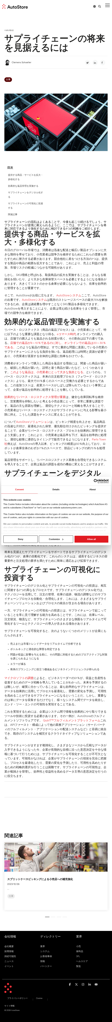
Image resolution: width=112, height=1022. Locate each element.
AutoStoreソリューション (33, 422)
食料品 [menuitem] (79, 951)
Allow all (91, 539)
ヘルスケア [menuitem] (82, 961)
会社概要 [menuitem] (9, 946)
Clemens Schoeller (21, 62)
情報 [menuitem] (42, 961)
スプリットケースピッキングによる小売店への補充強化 (40, 879)
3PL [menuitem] (78, 956)
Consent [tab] (19, 489)
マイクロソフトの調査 (19, 678)
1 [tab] (46, 918)
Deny (20, 539)
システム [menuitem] (45, 951)
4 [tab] (64, 918)
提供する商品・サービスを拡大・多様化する (25, 177)
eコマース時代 (66, 334)
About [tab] (92, 489)
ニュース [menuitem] (9, 961)
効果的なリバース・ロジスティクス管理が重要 (35, 397)
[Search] (100, 6)
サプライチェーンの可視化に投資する (25, 205)
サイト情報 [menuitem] (9, 1006)
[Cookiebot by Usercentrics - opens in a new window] (96, 481)
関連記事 (12, 214)
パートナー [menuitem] (46, 966)
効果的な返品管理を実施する (23, 186)
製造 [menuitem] (78, 966)
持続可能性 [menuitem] (10, 956)
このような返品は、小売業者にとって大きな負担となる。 (48, 372)
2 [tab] (52, 918)
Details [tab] (56, 489)
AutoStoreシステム (68, 295)
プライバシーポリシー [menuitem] (17, 998)
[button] (107, 5)
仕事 (8, 80)
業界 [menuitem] (42, 946)
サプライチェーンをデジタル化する (25, 195)
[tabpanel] (56, 876)
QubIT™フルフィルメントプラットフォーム (71, 720)
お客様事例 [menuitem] (46, 956)
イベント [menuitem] (9, 966)
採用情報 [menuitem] (9, 951)
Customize (54, 539)
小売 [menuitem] (78, 946)
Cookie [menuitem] (39, 998)
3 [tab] (58, 918)
